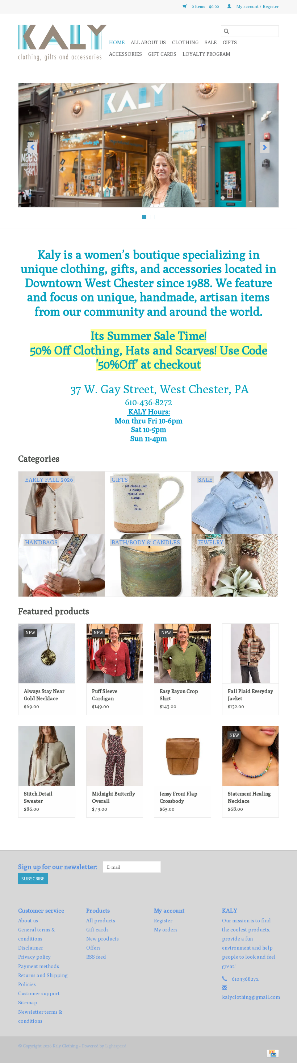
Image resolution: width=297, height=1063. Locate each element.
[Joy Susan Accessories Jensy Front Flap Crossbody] (182, 756)
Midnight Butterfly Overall (113, 797)
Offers (93, 948)
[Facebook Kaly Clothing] (260, 867)
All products (100, 920)
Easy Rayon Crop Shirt (179, 694)
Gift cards (162, 54)
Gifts (230, 42)
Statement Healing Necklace (249, 797)
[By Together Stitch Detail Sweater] (46, 756)
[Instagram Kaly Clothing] (273, 867)
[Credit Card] (271, 1053)
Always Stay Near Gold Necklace (44, 694)
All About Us (148, 42)
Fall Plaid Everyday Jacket (250, 694)
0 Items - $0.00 (205, 6)
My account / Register (257, 6)
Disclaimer (30, 948)
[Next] (264, 147)
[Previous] (32, 147)
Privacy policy (34, 957)
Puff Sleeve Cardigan (104, 694)
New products (102, 939)
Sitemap (27, 1002)
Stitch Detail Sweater (38, 797)
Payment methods (38, 966)
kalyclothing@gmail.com (251, 997)
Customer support (39, 993)
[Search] (226, 31)
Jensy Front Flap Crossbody (178, 797)
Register (163, 920)
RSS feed (96, 957)
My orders (165, 930)
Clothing (185, 42)
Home (117, 42)
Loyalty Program (206, 54)
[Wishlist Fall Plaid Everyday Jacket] (250, 653)
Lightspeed (115, 1046)
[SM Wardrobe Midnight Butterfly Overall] (114, 756)
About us (28, 920)
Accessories (125, 54)
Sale (211, 42)
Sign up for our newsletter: (57, 867)
